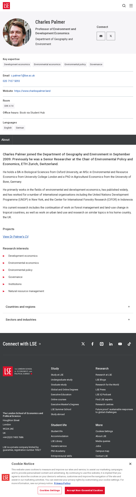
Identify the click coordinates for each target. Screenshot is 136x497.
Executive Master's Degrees (65, 404)
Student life (57, 431)
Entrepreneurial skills (61, 456)
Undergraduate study (61, 379)
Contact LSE (102, 456)
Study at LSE (57, 374)
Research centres (104, 404)
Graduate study (59, 384)
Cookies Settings (104, 431)
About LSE (101, 436)
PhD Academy (58, 451)
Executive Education (61, 394)
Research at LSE (104, 374)
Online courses (58, 399)
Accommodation (59, 436)
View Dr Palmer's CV (15, 236)
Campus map (102, 451)
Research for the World (107, 384)
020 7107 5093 (11, 81)
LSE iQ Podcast (103, 394)
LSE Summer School (61, 409)
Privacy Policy (62, 483)
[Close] (130, 464)
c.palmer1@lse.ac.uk (23, 75)
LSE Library (56, 441)
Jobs (98, 446)
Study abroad (58, 414)
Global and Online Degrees (64, 389)
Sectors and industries (21, 319)
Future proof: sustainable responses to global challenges (114, 410)
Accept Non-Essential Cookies (85, 490)
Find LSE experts (104, 399)
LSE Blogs (101, 379)
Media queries (103, 441)
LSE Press (101, 389)
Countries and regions (20, 306)
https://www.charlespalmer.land (32, 91)
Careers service (59, 446)
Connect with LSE (20, 344)
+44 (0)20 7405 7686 (13, 437)
